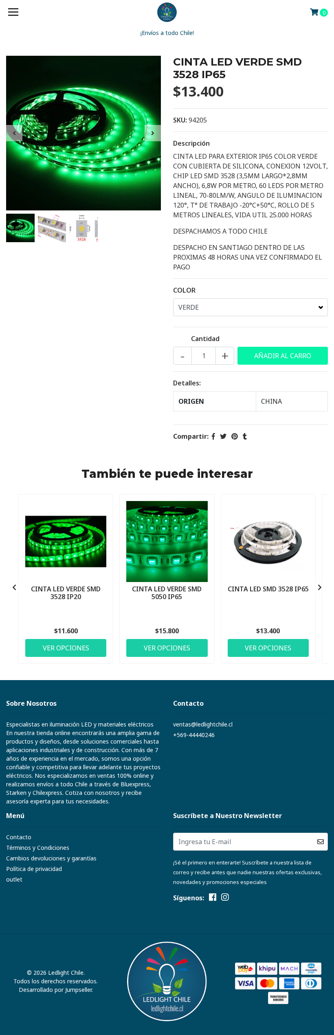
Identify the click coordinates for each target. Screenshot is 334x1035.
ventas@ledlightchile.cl (203, 724)
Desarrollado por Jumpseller (55, 989)
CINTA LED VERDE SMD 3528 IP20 (66, 592)
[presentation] (14, 133)
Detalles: (187, 383)
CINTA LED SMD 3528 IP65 (268, 588)
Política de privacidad (34, 869)
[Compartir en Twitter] (223, 436)
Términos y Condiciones (37, 847)
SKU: (180, 120)
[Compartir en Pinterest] (234, 436)
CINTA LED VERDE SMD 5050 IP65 (167, 592)
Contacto (18, 837)
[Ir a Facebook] (212, 898)
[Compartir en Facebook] (213, 436)
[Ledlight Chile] (167, 12)
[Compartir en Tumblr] (245, 436)
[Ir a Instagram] (225, 898)
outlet (14, 879)
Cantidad (205, 338)
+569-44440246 (194, 735)
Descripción (191, 143)
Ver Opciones (66, 647)
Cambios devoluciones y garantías (51, 858)
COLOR (184, 290)
